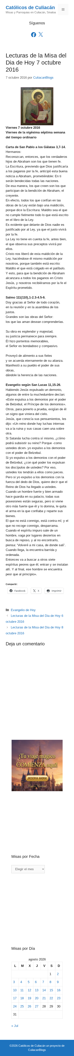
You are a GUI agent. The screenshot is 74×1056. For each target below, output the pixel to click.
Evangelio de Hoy (23, 610)
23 (58, 998)
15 (51, 990)
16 (58, 990)
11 (22, 990)
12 (29, 990)
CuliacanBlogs (37, 1049)
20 (36, 998)
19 (29, 998)
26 (29, 1006)
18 (22, 998)
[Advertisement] (37, 816)
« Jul (14, 1026)
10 (15, 990)
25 (22, 1006)
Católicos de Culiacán (30, 7)
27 (36, 1006)
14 (44, 990)
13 (36, 990)
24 (15, 1006)
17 (15, 998)
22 (51, 998)
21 (44, 998)
